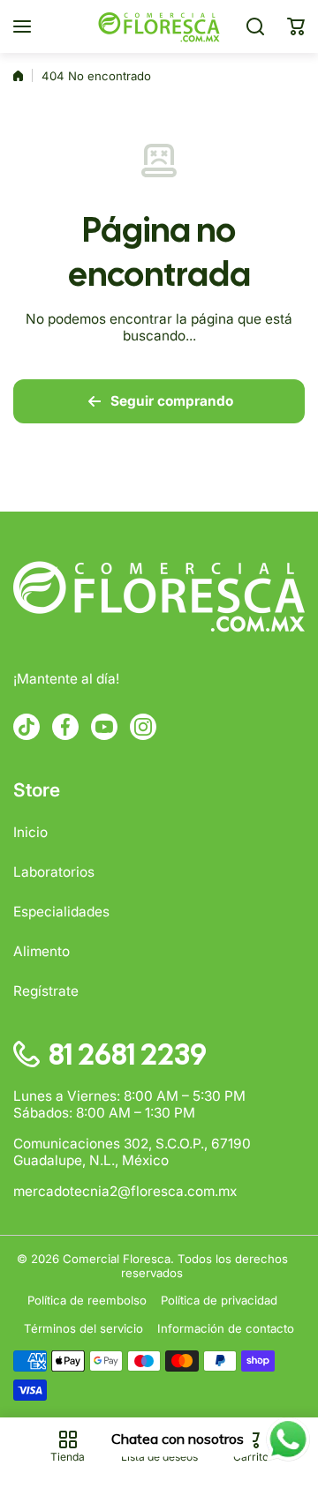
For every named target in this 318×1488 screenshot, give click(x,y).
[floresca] (159, 26)
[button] (296, 26)
